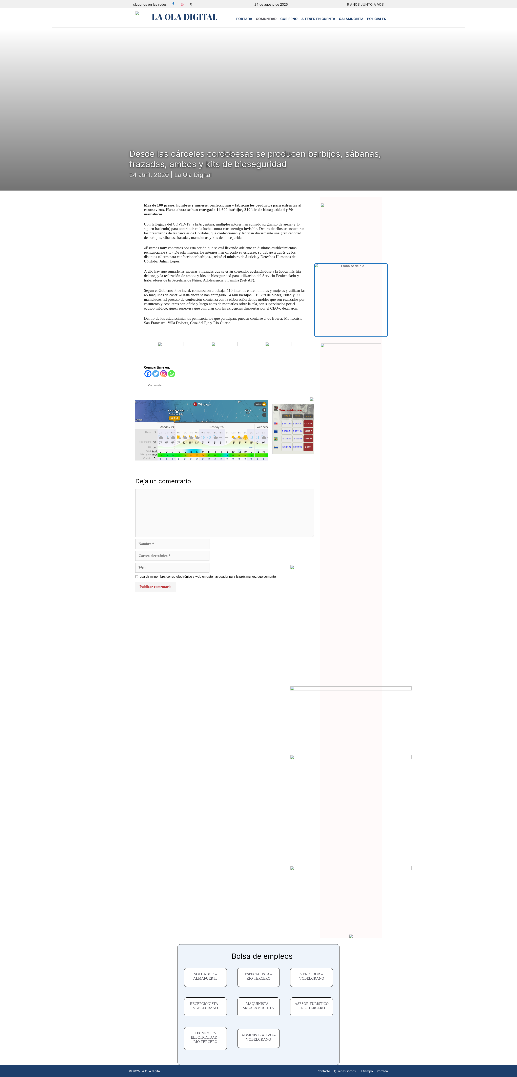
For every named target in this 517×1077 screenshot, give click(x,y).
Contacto (324, 1071)
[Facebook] (147, 373)
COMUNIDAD (266, 19)
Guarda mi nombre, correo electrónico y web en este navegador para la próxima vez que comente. (208, 577)
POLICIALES (376, 19)
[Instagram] (163, 373)
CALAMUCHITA (351, 19)
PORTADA (244, 19)
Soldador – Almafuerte (205, 976)
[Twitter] (155, 373)
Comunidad (155, 385)
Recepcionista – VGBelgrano (205, 1006)
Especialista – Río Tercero (258, 976)
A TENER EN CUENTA (318, 19)
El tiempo (366, 1071)
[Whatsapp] (171, 373)
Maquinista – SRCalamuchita (258, 1006)
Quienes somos (345, 1071)
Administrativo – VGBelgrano (258, 1037)
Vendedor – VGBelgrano (311, 976)
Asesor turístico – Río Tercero (312, 1006)
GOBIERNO (289, 19)
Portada (382, 1071)
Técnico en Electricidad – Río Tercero (205, 1037)
